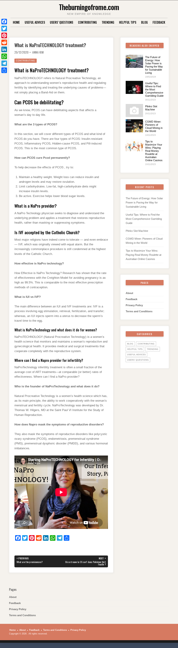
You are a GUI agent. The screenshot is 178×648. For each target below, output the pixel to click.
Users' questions (138, 360)
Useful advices (35, 22)
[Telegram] (4, 63)
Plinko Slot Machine (151, 108)
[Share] (4, 70)
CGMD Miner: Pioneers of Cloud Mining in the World (154, 126)
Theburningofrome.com (89, 7)
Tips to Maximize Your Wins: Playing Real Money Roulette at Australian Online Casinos (154, 151)
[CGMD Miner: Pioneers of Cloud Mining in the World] (134, 125)
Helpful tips (127, 22)
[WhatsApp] (4, 56)
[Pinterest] (4, 35)
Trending (108, 22)
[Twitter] (4, 28)
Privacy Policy (134, 305)
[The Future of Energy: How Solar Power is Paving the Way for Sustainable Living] (134, 61)
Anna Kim (38, 52)
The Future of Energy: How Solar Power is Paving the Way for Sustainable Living (154, 65)
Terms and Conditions (139, 311)
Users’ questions (61, 22)
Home (16, 22)
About (129, 293)
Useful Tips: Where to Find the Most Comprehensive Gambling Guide (154, 89)
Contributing (87, 22)
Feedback (159, 22)
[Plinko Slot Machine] (134, 110)
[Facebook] (4, 21)
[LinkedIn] (4, 49)
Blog (144, 22)
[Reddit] (4, 42)
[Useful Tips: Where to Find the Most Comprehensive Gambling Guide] (134, 87)
